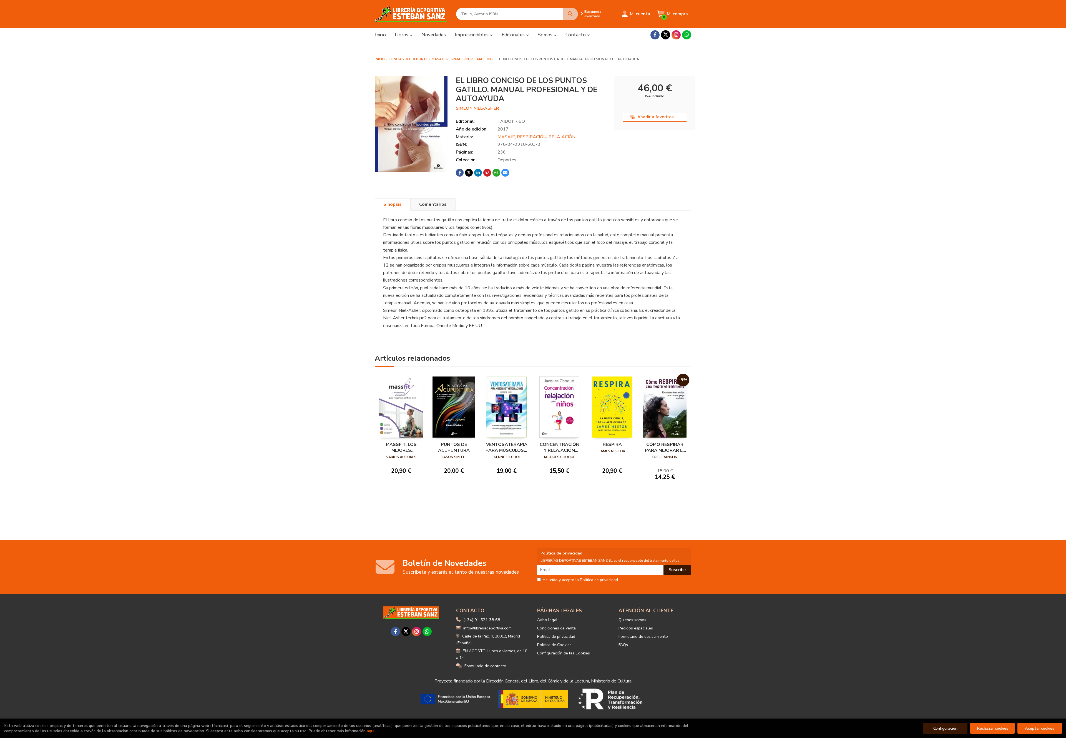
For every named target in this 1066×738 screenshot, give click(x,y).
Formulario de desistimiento (643, 636)
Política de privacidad (556, 636)
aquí (370, 731)
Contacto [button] (576, 34)
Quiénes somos (632, 619)
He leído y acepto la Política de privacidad (580, 580)
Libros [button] (402, 34)
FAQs (623, 644)
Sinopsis (392, 204)
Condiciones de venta (556, 628)
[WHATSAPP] (686, 34)
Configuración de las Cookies (563, 653)
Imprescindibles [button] (472, 34)
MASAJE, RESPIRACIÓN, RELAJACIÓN (461, 59)
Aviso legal (547, 619)
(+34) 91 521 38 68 (481, 619)
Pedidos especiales (636, 628)
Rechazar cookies (992, 728)
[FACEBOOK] (655, 34)
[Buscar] (570, 14)
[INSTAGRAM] (676, 34)
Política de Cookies (554, 644)
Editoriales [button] (514, 34)
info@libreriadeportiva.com (487, 628)
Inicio (380, 59)
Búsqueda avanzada (592, 13)
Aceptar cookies (1039, 728)
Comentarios (433, 204)
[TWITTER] (665, 34)
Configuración (945, 728)
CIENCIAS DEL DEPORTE (408, 59)
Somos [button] (546, 34)
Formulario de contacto (485, 666)
